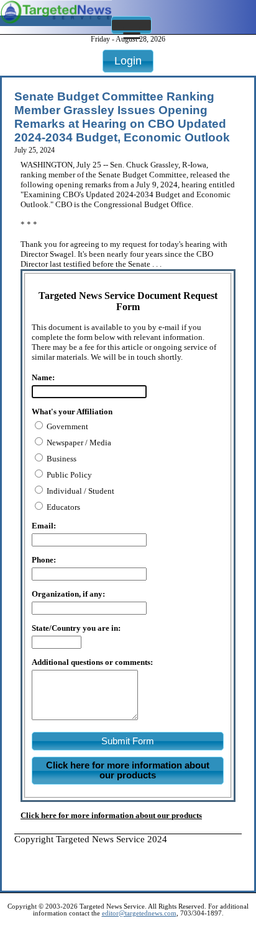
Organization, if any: (68, 594)
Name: (43, 377)
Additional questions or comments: (92, 662)
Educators (62, 507)
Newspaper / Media (78, 442)
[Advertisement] (135, 860)
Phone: (44, 559)
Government (66, 426)
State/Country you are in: (76, 628)
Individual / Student (79, 491)
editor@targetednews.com (139, 913)
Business (60, 458)
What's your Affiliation (72, 411)
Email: (44, 525)
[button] (131, 25)
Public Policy (68, 474)
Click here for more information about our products (111, 815)
